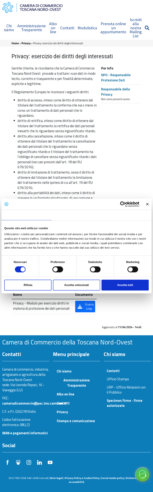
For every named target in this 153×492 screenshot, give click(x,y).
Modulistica (87, 27)
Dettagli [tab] (76, 214)
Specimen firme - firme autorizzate (124, 403)
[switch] (57, 269)
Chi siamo (9, 28)
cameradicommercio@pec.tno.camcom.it (34, 403)
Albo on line (53, 27)
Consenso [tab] (26, 214)
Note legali (56, 478)
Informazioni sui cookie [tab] (126, 214)
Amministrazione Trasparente (31, 28)
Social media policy (112, 478)
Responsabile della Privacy (115, 91)
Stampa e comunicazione (76, 420)
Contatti (67, 27)
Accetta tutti (125, 285)
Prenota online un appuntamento (113, 27)
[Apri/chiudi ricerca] (147, 28)
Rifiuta (28, 285)
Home (15, 43)
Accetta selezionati (76, 285)
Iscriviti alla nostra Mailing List (136, 27)
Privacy (25, 43)
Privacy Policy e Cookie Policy (82, 478)
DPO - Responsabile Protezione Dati (116, 77)
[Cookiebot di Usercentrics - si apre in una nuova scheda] (123, 204)
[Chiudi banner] (147, 204)
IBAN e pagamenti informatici (25, 433)
